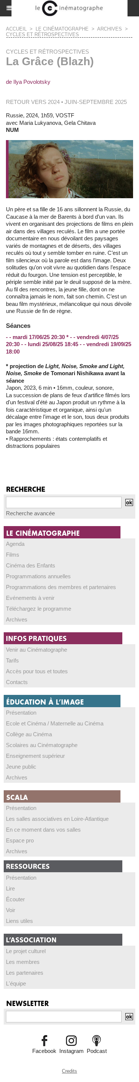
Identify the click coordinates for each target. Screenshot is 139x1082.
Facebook (44, 1051)
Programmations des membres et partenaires (61, 587)
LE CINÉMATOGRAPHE (62, 29)
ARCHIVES (109, 29)
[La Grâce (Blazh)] (69, 143)
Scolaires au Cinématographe (41, 745)
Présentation (21, 712)
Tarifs (12, 660)
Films (12, 554)
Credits (69, 1071)
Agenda (15, 544)
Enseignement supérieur (35, 756)
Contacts (17, 682)
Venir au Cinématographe (36, 649)
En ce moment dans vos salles (43, 829)
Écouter (15, 899)
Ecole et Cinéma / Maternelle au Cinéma (54, 723)
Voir (10, 910)
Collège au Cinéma (29, 734)
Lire (10, 888)
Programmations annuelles (38, 576)
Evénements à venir (30, 598)
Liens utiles (19, 921)
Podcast (97, 1051)
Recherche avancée (30, 513)
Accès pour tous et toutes (37, 671)
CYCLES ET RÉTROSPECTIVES (42, 34)
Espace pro (20, 840)
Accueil (16, 29)
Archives (16, 619)
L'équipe (16, 983)
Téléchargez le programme (38, 608)
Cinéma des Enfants (30, 565)
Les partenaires (24, 972)
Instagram (71, 1051)
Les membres (23, 962)
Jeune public (21, 766)
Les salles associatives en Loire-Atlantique (57, 819)
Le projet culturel (26, 951)
